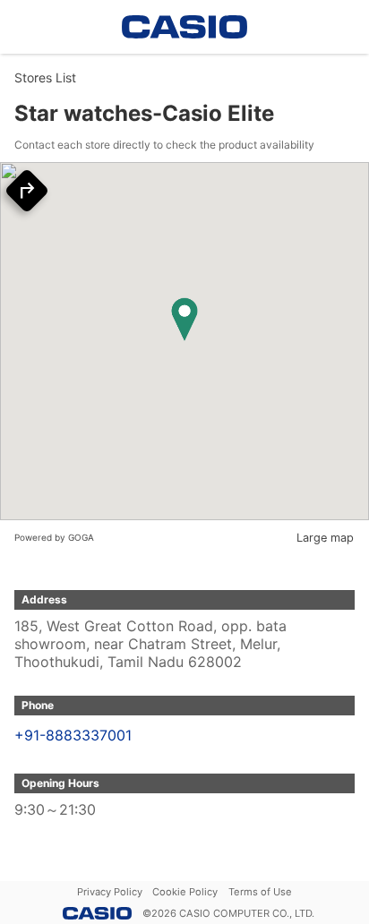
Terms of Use (260, 892)
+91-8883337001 (73, 735)
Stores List (45, 77)
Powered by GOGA (54, 537)
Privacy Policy (109, 892)
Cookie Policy (185, 892)
